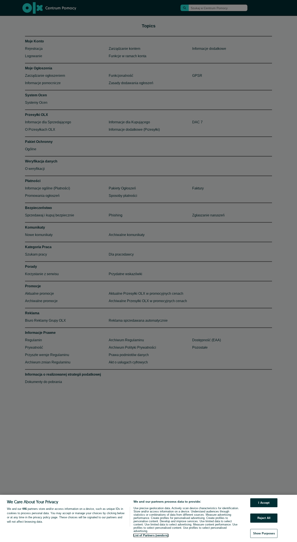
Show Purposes (264, 533)
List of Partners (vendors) (150, 535)
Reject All (263, 518)
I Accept (263, 502)
